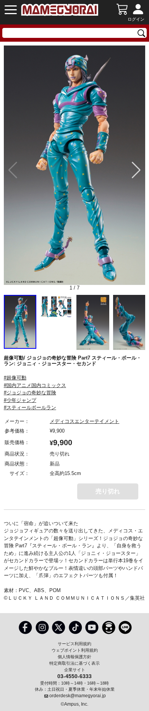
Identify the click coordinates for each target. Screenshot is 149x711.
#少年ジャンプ (20, 400)
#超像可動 (15, 378)
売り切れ (108, 491)
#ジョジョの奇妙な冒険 (30, 392)
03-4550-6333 (74, 676)
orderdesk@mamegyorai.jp (77, 695)
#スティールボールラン (30, 407)
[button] (136, 170)
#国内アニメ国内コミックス (35, 385)
